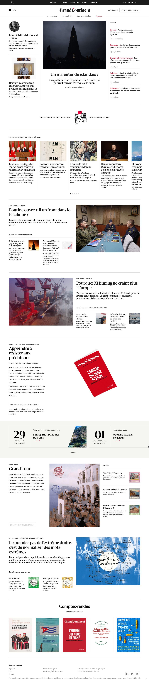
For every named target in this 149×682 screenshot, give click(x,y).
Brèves (113, 23)
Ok (139, 678)
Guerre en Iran (51, 16)
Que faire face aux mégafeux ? (122, 436)
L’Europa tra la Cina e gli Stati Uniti (46, 436)
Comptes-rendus (74, 606)
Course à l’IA (67, 16)
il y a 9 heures (115, 51)
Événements (94, 2)
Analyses (53, 2)
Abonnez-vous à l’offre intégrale (24, 404)
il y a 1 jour (114, 66)
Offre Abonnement (129, 10)
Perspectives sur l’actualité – (18, 48)
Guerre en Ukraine (84, 16)
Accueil (11, 674)
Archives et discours (16, 182)
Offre (10, 671)
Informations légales (50, 668)
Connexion (113, 10)
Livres (84, 2)
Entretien (68, 87)
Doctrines (63, 2)
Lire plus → (36, 441)
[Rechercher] (22, 2)
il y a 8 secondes (116, 38)
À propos (99, 16)
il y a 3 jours (114, 97)
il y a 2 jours (114, 82)
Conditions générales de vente (53, 671)
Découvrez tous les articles (22, 525)
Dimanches (74, 2)
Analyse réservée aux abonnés (19, 97)
